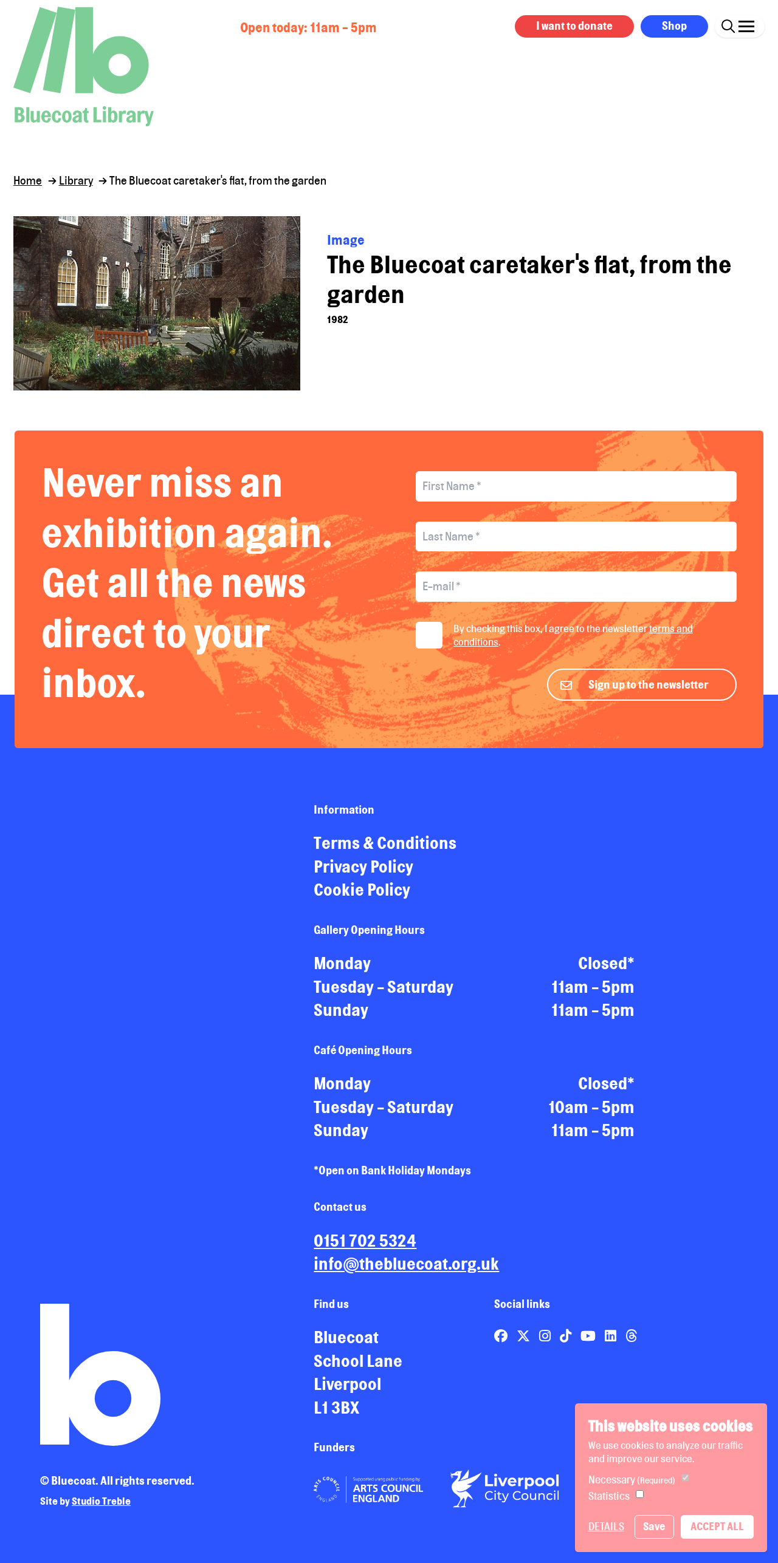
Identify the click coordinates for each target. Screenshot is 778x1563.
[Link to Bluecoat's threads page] (631, 1335)
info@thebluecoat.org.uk (406, 1263)
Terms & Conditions (385, 843)
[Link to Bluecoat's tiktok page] (567, 1335)
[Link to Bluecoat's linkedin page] (612, 1335)
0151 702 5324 (365, 1240)
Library (76, 180)
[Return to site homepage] (83, 66)
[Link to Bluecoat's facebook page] (502, 1335)
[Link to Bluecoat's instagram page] (546, 1335)
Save (654, 1526)
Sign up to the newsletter (648, 684)
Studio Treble (101, 1501)
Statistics (609, 1496)
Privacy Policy (363, 866)
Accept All (717, 1526)
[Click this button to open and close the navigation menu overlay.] (746, 24)
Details (606, 1526)
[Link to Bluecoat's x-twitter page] (524, 1335)
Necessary (631, 1479)
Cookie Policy (362, 889)
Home (27, 180)
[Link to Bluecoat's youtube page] (589, 1335)
